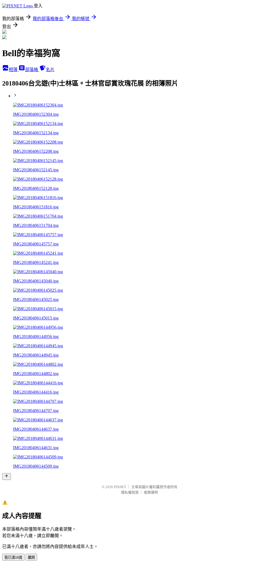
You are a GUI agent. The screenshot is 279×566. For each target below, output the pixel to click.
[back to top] (6, 476)
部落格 (32, 69)
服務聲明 (151, 492)
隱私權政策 (130, 492)
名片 (50, 69)
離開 (31, 557)
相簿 (14, 69)
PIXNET (120, 487)
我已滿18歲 (13, 557)
